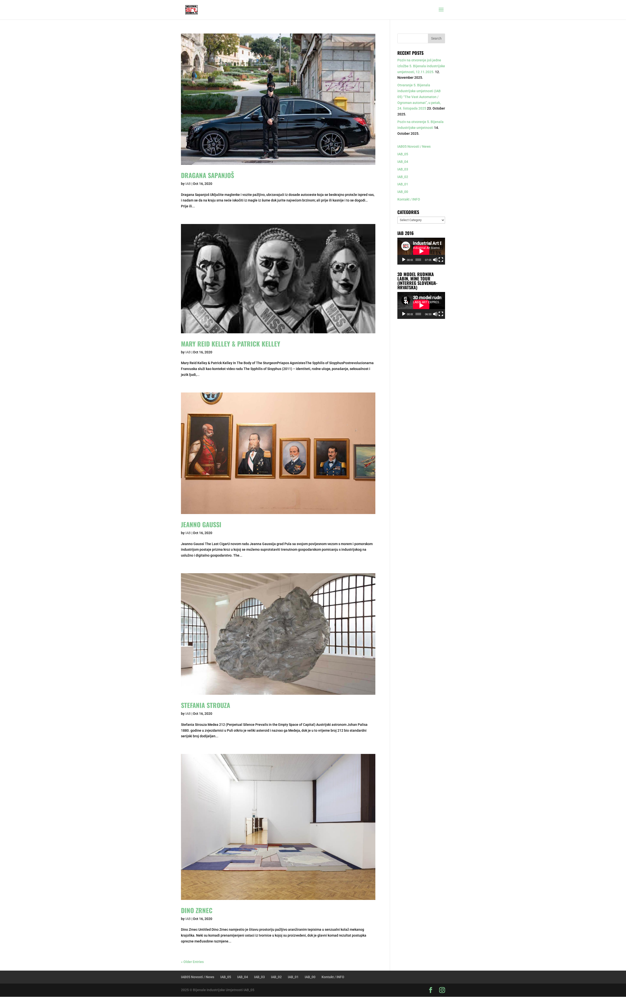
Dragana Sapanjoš (207, 175)
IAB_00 (402, 192)
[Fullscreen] (440, 259)
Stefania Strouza (205, 705)
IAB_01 (402, 184)
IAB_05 (402, 154)
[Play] (403, 259)
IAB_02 (402, 177)
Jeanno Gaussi (201, 524)
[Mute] (435, 259)
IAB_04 (402, 162)
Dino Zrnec (196, 910)
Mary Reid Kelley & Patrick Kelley (230, 343)
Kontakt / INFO (408, 199)
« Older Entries (192, 962)
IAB (188, 184)
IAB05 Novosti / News (414, 146)
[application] (421, 251)
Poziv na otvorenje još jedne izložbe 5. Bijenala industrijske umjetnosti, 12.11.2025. (421, 66)
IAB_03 (402, 169)
